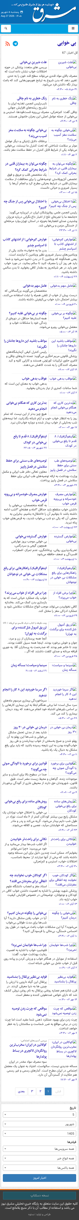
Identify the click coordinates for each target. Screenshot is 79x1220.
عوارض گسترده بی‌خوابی (31, 536)
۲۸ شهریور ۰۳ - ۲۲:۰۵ (35, 448)
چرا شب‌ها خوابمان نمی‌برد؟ (29, 945)
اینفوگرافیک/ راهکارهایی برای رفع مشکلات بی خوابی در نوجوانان (25, 571)
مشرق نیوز (45, 11)
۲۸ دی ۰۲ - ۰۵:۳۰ (67, 718)
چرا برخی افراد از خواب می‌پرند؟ (26, 593)
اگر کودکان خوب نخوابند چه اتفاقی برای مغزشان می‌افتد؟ (28, 878)
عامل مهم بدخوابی (35, 286)
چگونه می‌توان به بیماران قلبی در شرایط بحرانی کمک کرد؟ (26, 167)
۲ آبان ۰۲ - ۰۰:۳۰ (68, 968)
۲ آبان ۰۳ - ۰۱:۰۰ (68, 393)
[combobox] (39, 1114)
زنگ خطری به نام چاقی (32, 98)
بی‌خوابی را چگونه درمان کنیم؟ (27, 913)
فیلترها (71, 1142)
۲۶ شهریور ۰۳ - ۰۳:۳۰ (65, 485)
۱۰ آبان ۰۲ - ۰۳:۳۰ (67, 936)
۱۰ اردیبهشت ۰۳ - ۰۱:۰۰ (65, 559)
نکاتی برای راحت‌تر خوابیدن (29, 839)
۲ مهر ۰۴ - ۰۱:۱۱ (69, 155)
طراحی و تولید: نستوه (39, 1214)
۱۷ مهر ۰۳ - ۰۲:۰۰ (68, 427)
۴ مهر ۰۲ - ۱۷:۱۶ (69, 1080)
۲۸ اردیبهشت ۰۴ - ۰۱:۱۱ (65, 277)
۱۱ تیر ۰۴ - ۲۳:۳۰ (68, 230)
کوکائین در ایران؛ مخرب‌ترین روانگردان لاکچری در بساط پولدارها (28, 1051)
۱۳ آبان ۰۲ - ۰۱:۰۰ (68, 904)
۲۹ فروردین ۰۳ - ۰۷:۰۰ (65, 616)
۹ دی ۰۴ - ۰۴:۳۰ (68, 121)
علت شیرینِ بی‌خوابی (33, 62)
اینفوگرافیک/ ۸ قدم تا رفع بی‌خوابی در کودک (30, 439)
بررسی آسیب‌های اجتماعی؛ (33, 1040)
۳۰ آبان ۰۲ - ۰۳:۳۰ (67, 866)
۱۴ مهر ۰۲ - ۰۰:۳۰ (68, 1000)
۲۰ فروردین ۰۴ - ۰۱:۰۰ (66, 304)
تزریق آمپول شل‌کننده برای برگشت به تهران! (29, 630)
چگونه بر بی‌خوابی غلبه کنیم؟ (28, 313)
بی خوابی (66, 43)
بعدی (21, 1091)
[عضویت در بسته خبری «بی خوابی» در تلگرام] (15, 44)
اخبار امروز (39, 1177)
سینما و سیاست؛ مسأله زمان (29, 665)
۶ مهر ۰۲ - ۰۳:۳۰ (68, 1033)
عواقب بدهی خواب (34, 379)
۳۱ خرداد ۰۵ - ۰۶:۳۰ (67, 89)
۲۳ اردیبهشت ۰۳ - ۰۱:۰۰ (64, 527)
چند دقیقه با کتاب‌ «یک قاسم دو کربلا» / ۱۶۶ (25, 623)
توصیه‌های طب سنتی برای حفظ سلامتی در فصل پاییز (26, 464)
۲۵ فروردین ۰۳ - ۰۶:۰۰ (65, 656)
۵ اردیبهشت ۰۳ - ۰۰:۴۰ (35, 580)
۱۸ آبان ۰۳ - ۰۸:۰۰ (67, 370)
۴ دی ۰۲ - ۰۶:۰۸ (68, 792)
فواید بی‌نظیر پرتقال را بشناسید (27, 977)
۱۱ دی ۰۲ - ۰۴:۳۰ (68, 754)
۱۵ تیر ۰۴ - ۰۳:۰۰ (68, 192)
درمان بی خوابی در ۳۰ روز (30, 727)
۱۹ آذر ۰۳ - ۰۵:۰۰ (68, 332)
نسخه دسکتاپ (40, 1195)
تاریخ (73, 1108)
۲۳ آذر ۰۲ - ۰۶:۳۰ (67, 830)
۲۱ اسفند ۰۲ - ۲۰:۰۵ (36, 671)
